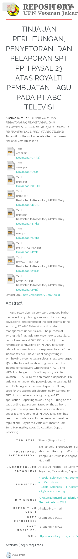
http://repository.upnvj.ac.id (41, 294)
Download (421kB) (28, 204)
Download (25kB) (27, 270)
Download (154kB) (28, 157)
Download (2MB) (27, 289)
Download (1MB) (27, 171)
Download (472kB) (28, 252)
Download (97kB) (27, 237)
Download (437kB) (28, 223)
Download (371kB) (28, 186)
